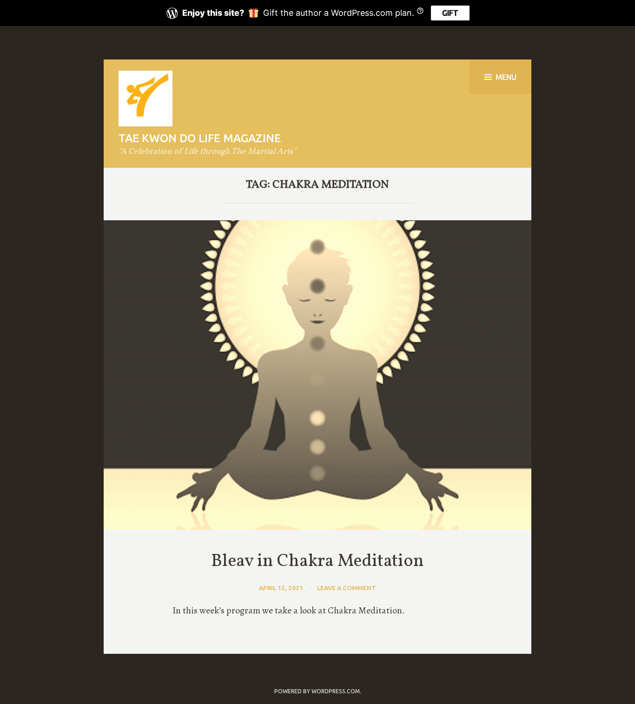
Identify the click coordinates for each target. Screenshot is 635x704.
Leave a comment (346, 588)
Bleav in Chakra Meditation (317, 561)
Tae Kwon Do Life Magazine (200, 138)
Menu (506, 77)
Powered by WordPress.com (317, 691)
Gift (450, 13)
